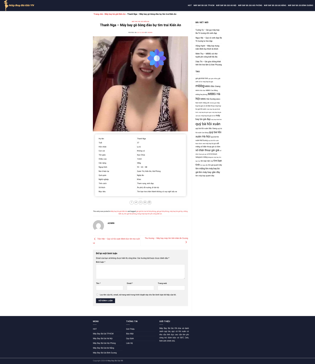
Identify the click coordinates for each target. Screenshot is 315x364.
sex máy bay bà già (209, 143)
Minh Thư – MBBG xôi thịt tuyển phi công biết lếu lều (206, 55)
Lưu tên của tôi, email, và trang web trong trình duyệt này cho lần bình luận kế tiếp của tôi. (138, 295)
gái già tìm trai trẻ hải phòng (146, 211)
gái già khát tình (202, 78)
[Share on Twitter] (136, 203)
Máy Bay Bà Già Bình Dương (300, 5)
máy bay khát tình (216, 119)
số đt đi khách (212, 154)
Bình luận (100, 262)
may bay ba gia (208, 82)
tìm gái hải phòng (130, 214)
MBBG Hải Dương (208, 99)
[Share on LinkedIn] (149, 203)
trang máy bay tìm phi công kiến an (149, 214)
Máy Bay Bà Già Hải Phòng (250, 5)
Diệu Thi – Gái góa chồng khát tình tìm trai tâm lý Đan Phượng (209, 63)
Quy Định (130, 338)
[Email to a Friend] (141, 203)
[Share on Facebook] (132, 203)
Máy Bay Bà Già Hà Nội (226, 5)
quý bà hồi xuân (208, 124)
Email (130, 283)
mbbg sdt (206, 103)
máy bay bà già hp (176, 211)
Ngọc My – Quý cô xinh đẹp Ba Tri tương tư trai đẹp (209, 39)
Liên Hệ (129, 343)
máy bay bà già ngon (205, 112)
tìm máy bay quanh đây (205, 176)
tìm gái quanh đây (215, 165)
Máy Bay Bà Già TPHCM (204, 5)
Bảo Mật (130, 334)
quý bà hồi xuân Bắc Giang (206, 128)
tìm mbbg (200, 168)
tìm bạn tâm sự (207, 161)
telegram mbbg (202, 157)
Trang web (162, 283)
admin (150, 32)
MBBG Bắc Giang (212, 86)
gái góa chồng (213, 78)
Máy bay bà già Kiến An (115, 14)
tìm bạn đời (204, 165)
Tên (98, 283)
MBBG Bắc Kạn (200, 90)
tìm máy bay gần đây (209, 172)
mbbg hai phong (201, 94)
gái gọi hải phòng (163, 211)
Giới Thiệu (130, 329)
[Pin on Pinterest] (145, 203)
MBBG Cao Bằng (212, 90)
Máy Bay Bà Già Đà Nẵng (275, 5)
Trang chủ (98, 14)
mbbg (200, 86)
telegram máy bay (213, 157)
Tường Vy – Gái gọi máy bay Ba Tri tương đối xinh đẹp (208, 31)
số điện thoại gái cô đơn (210, 147)
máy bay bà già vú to (208, 116)
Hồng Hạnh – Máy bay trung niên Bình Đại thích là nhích (207, 47)
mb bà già (213, 103)
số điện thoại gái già (207, 150)
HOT (190, 5)
